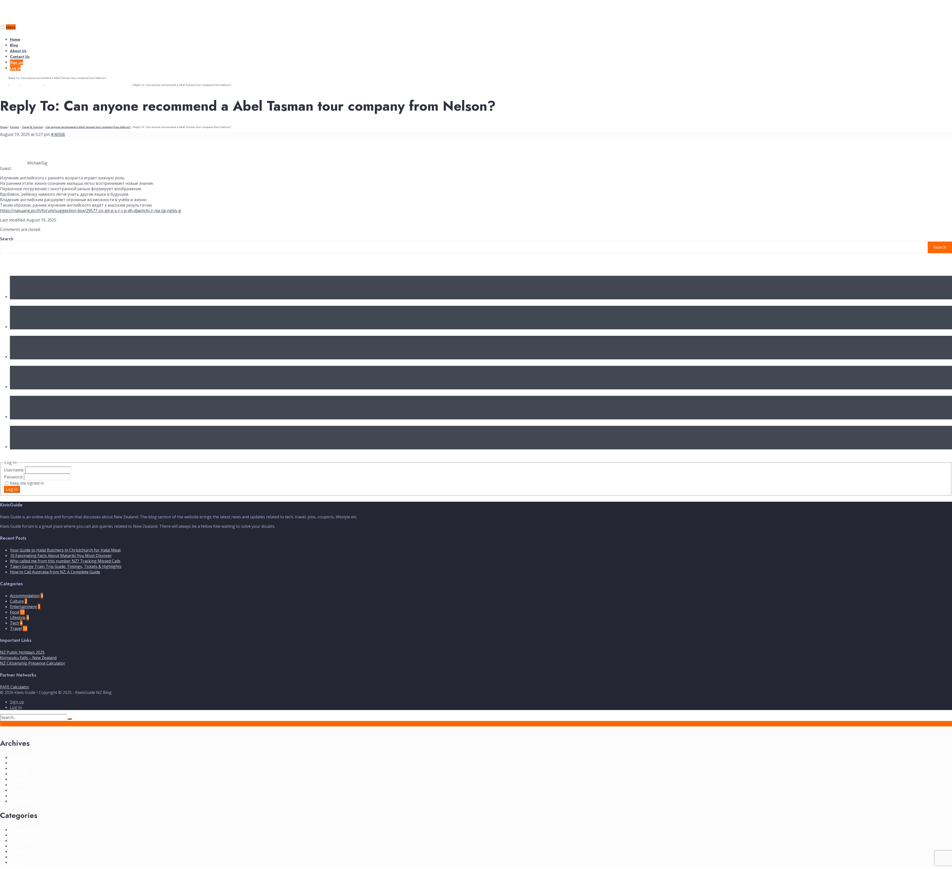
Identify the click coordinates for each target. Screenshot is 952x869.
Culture (17, 601)
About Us (18, 51)
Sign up (16, 62)
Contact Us (20, 56)
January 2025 (22, 784)
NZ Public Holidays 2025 (22, 652)
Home (15, 39)
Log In (15, 68)
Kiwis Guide (15, 9)
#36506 (58, 134)
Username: (14, 470)
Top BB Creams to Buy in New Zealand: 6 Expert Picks (65, 452)
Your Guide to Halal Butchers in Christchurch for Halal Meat (71, 302)
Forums (14, 85)
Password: (14, 477)
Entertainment (23, 606)
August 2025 (21, 757)
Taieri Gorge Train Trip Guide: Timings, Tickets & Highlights (71, 392)
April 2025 (19, 768)
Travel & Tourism (32, 85)
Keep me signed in (27, 483)
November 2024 (25, 795)
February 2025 (23, 779)
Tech (14, 623)
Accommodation (25, 595)
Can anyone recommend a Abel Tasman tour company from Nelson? (88, 85)
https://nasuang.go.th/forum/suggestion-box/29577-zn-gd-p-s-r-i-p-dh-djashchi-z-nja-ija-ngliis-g (90, 210)
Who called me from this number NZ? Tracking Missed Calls (72, 362)
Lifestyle (18, 617)
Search (6, 239)
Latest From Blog (21, 264)
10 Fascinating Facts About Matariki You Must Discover (65, 332)
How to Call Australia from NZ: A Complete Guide (61, 422)
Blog (14, 45)
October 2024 (22, 801)
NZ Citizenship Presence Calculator (32, 663)
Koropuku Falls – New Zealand (28, 657)
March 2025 (21, 773)
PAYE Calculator (14, 687)
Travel (16, 628)
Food (14, 612)
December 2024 (24, 790)
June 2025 (19, 763)
